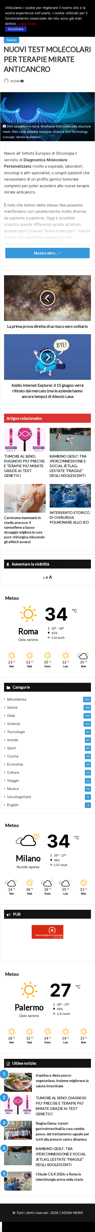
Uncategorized (19, 797)
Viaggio (13, 781)
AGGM (15, 81)
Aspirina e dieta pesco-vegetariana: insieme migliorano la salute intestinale (62, 1080)
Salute (11, 40)
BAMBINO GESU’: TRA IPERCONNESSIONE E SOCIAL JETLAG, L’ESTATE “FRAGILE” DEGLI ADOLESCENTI (68, 466)
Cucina (12, 756)
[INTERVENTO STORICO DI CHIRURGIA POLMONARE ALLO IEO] (70, 495)
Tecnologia (16, 732)
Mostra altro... (46, 253)
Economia (15, 764)
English (12, 805)
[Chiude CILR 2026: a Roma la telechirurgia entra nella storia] (18, 1181)
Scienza (13, 724)
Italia (11, 716)
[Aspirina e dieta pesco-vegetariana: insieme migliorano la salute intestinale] (18, 1082)
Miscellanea (16, 699)
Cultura (13, 772)
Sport (11, 748)
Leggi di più (27, 24)
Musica (13, 789)
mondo (12, 740)
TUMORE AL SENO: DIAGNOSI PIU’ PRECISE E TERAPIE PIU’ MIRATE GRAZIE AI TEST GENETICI (24, 466)
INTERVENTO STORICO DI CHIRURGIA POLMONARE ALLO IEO (70, 517)
